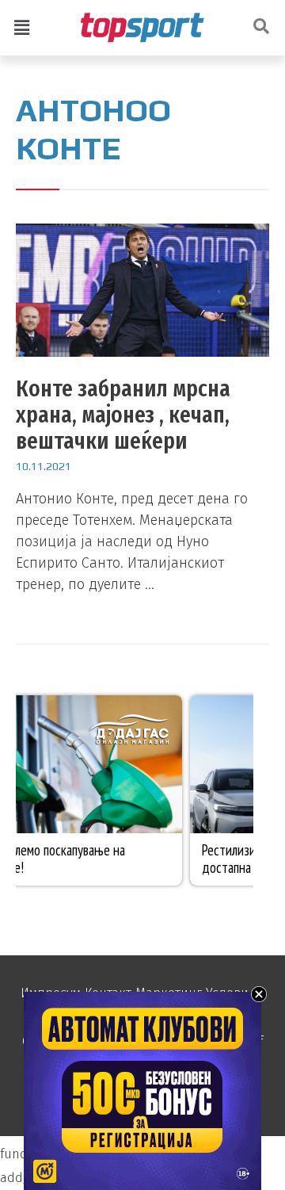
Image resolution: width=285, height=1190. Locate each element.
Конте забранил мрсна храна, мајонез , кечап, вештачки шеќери (123, 414)
